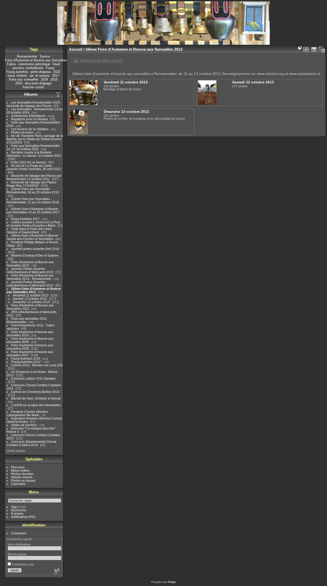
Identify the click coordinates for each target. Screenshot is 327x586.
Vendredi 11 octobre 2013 (31, 295)
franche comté (33, 87)
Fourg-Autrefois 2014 (25, 358)
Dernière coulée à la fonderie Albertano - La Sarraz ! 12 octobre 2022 (34, 154)
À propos (17, 513)
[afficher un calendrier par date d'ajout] (314, 49)
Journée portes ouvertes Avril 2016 (35, 248)
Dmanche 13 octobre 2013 (31, 302)
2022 (56, 72)
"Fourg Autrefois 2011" (26, 361)
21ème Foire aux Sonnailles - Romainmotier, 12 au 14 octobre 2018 (33, 200)
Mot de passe (17, 554)
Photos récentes (22, 474)
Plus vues (18, 467)
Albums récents (21, 477)
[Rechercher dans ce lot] (299, 48)
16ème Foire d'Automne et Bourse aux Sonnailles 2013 (34, 290)
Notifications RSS (23, 516)
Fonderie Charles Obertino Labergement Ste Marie (27, 413)
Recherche (18, 510)
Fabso (11, 64)
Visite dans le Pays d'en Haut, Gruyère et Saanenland (29, 230)
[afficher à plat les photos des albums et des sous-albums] (306, 49)
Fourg (50, 68)
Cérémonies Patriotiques (28, 115)
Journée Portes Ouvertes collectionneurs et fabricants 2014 (30, 283)
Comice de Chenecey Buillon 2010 (35, 391)
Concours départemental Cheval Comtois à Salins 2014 (31, 443)
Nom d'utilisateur (19, 544)
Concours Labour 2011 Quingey (33, 378)
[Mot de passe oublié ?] (56, 571)
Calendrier (18, 483)
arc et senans (40, 76)
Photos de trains (22, 132)
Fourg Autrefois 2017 (25, 218)
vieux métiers (17, 76)
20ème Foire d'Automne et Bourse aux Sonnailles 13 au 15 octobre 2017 (33, 210)
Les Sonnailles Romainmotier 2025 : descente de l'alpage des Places (34, 104)
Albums (31, 94)
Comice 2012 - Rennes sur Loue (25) (37, 365)
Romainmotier (27, 56)
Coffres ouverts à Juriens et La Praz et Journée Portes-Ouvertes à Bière (33, 223)
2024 (44, 79)
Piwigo (172, 581)
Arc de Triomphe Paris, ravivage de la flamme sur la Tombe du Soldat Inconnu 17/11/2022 (35, 139)
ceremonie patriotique (34, 64)
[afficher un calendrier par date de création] (321, 49)
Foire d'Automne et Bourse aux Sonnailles (36, 60)
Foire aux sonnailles (24, 79)
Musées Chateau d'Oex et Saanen (35, 255)
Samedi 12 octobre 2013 (30, 298)
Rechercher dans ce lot (101, 61)
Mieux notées (20, 470)
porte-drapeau (41, 72)
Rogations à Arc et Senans (29, 119)
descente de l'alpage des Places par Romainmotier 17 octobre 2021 (34, 177)
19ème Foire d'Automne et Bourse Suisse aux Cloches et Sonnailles (32, 237)
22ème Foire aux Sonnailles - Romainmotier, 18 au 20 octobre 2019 (33, 190)
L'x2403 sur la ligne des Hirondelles (36, 405)
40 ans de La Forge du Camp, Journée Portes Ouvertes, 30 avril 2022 (34, 167)
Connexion (18, 533)
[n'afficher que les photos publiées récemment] (58, 94)
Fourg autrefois (17, 72)
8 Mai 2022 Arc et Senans (28, 162)
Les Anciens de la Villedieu (30, 129)
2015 (18, 83)
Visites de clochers (24, 425)
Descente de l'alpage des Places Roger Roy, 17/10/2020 (31, 184)
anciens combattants (28, 68)
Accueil (75, 49)
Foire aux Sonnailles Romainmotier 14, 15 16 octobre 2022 (33, 147)
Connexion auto (22, 564)
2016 (53, 79)
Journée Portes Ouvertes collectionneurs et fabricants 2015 (30, 270)
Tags (14, 506)
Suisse (45, 56)
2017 (55, 76)
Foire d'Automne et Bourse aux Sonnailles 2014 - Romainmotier (30, 277)
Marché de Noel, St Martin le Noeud (36, 398)
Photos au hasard (23, 480)
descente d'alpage (38, 83)
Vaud (56, 64)
